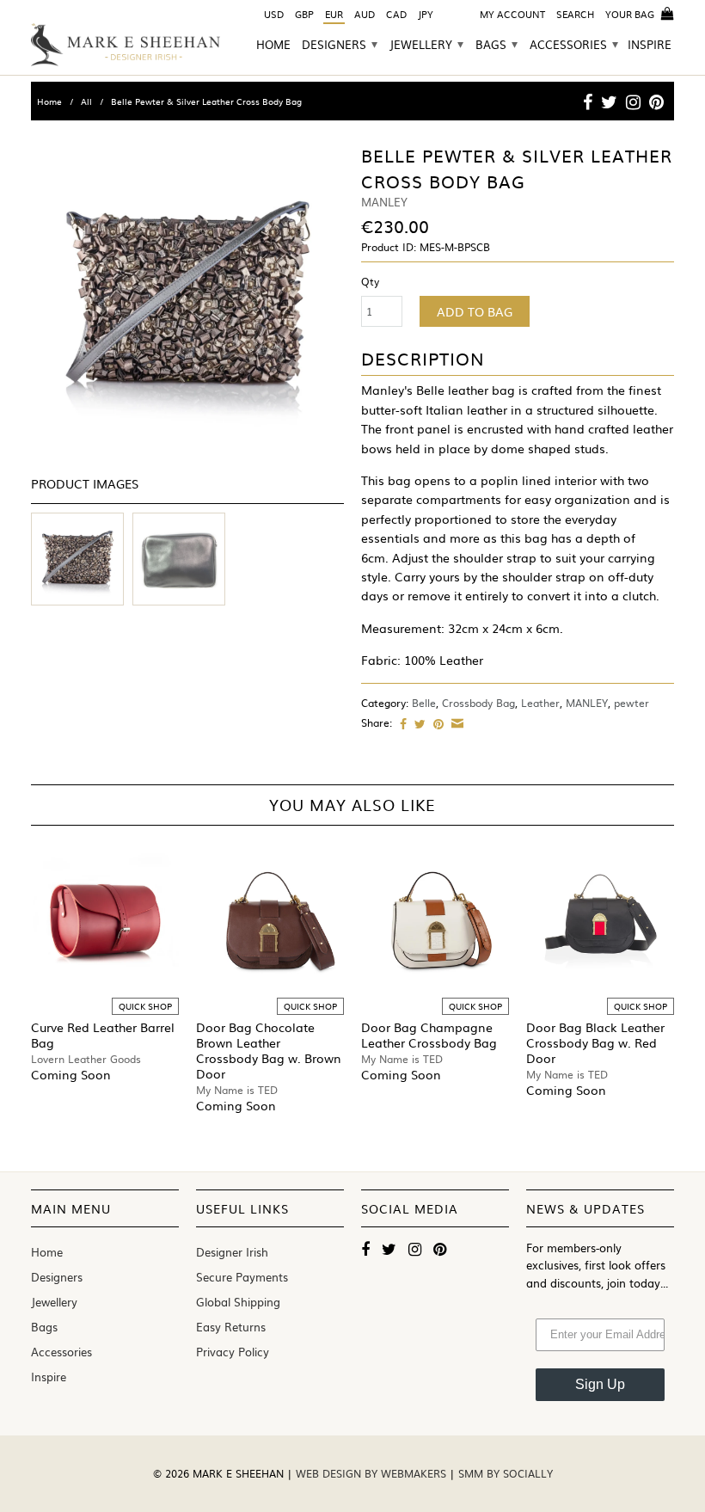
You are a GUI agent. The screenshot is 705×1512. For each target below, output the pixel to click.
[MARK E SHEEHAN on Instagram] (633, 101)
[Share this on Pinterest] (436, 723)
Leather (540, 702)
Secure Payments (242, 1277)
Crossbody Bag (478, 702)
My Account (512, 14)
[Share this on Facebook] (401, 723)
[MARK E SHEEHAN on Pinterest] (656, 101)
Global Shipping (238, 1302)
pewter (631, 702)
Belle (424, 702)
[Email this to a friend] (455, 723)
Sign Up (600, 1384)
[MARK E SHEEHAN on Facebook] (587, 101)
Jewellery (426, 45)
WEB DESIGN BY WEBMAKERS (373, 1473)
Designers (339, 45)
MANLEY (587, 702)
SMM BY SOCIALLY (505, 1473)
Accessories (574, 45)
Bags (496, 45)
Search (575, 14)
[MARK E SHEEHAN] (125, 44)
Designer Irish (232, 1252)
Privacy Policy (232, 1351)
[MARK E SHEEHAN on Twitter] (609, 101)
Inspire (649, 45)
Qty (370, 281)
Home (273, 45)
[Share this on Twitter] (418, 723)
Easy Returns (231, 1326)
